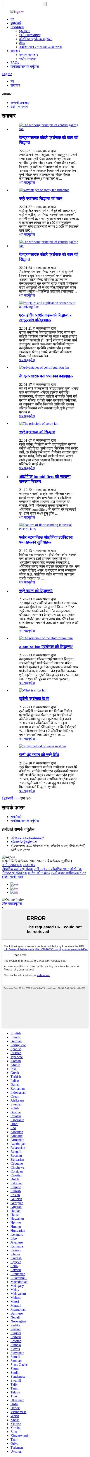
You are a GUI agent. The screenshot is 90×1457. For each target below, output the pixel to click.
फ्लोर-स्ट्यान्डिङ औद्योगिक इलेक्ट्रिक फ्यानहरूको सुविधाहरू (46, 539)
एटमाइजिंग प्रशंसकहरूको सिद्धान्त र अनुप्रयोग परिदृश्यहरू (45, 317)
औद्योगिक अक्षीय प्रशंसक (17, 869)
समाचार (15, 51)
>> (18, 798)
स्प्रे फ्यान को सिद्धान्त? (36, 590)
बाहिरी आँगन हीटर (39, 873)
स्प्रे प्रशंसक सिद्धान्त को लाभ (40, 198)
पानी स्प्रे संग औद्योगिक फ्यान (51, 869)
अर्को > (11, 798)
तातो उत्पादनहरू (12, 865)
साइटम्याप (29, 865)
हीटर (22, 43)
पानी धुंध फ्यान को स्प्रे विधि (39, 754)
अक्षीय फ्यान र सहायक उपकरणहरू (40, 47)
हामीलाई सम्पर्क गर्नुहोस (24, 66)
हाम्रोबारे (15, 23)
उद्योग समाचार (27, 58)
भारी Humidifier (29, 35)
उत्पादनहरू (17, 27)
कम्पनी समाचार (28, 55)
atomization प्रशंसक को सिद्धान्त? (46, 646)
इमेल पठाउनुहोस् (12, 903)
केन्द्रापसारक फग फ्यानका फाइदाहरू (46, 376)
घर (12, 19)
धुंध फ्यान (24, 31)
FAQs (14, 62)
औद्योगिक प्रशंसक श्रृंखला (35, 39)
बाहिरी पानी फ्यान (12, 877)
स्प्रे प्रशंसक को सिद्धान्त (37, 432)
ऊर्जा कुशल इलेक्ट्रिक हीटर (68, 873)
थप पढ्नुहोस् (27, 182)
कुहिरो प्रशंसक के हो (34, 698)
